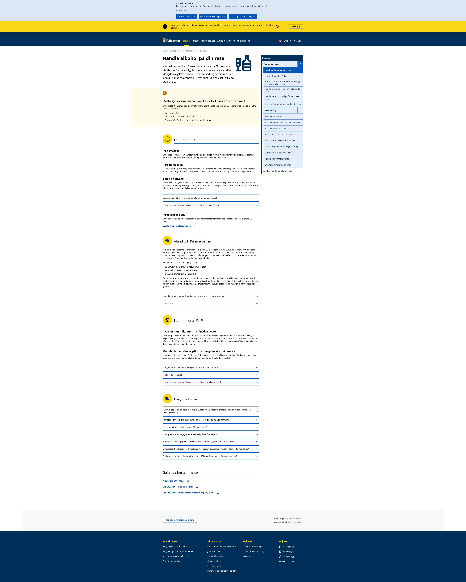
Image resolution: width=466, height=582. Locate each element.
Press (245, 556)
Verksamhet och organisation (220, 546)
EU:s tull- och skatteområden (177, 226)
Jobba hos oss (213, 551)
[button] (211, 198)
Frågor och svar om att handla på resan (283, 104)
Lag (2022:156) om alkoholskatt (178, 486)
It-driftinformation (215, 556)
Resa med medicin (273, 116)
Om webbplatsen (215, 561)
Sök (299, 40)
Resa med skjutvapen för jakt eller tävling (283, 122)
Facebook (287, 546)
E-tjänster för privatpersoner (278, 165)
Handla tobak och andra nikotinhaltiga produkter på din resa (282, 83)
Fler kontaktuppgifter (172, 561)
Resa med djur (271, 110)
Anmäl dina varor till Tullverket (279, 134)
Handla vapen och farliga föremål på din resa (283, 97)
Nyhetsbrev (287, 561)
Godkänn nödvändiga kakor (212, 16)
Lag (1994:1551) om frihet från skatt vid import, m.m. (188, 492)
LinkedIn (286, 551)
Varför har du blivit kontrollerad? (280, 140)
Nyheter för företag (252, 546)
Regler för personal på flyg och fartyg (281, 146)
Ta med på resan (176, 51)
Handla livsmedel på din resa (278, 76)
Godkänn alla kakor (187, 16)
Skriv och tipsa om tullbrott (175, 556)
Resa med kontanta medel (277, 128)
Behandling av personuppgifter (221, 571)
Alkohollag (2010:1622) (173, 481)
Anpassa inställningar (244, 16)
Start (164, 51)
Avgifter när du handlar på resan (278, 171)
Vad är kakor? (182, 10)
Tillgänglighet (213, 566)
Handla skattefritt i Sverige (277, 158)
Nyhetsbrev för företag (253, 551)
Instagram (287, 556)
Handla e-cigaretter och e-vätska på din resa (282, 90)
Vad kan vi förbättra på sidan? (181, 519)
